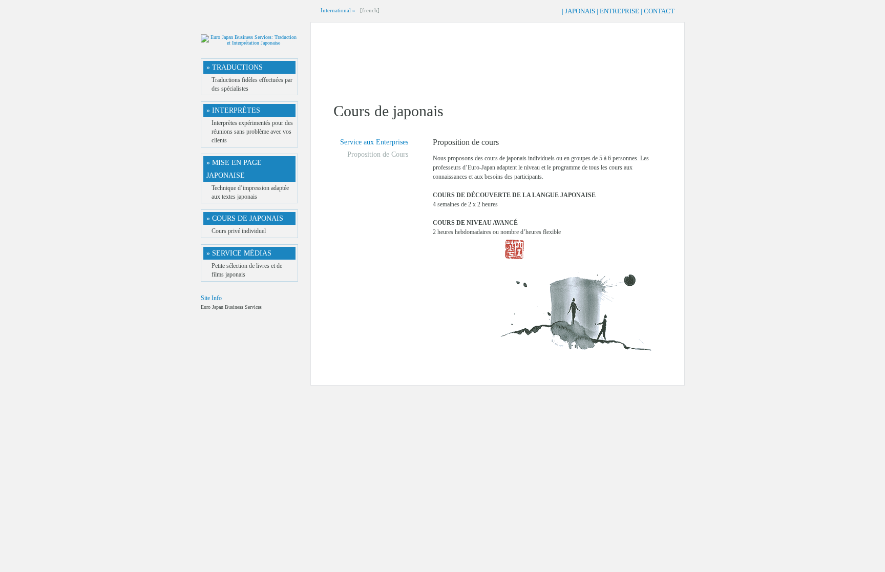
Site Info (211, 298)
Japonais (580, 11)
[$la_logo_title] (249, 43)
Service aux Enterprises (374, 142)
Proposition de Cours (377, 154)
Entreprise (619, 11)
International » (338, 10)
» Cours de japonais (244, 218)
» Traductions (234, 67)
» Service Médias (238, 253)
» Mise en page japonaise (234, 169)
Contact (659, 11)
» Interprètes (233, 110)
